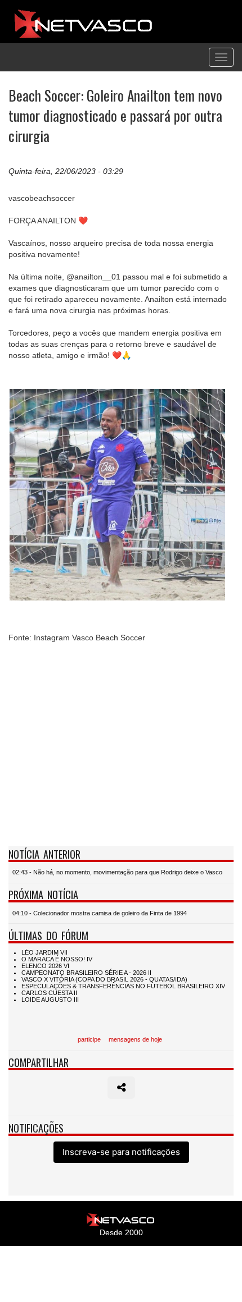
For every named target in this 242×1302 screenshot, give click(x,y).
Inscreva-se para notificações (121, 1152)
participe (89, 1039)
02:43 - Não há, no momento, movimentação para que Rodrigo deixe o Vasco (117, 872)
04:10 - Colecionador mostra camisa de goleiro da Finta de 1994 (99, 913)
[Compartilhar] (121, 1087)
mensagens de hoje (135, 1039)
